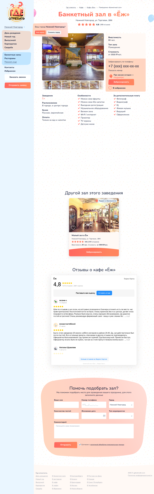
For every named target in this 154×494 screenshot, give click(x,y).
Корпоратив (11, 44)
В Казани (73, 479)
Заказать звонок (17, 77)
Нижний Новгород (14, 27)
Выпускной (10, 40)
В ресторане (57, 479)
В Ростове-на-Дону (94, 476)
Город (111, 400)
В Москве (73, 485)
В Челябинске (92, 485)
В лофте (55, 485)
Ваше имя (58, 400)
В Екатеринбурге (76, 476)
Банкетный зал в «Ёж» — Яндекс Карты (94, 363)
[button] (45, 56)
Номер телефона (89, 400)
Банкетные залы (13, 55)
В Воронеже (56, 488)
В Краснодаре (75, 482)
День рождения (12, 33)
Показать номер (115, 70)
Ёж (43, 98)
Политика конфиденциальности (140, 475)
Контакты (9, 67)
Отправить (65, 445)
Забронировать (121, 82)
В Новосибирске (76, 488)
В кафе (54, 482)
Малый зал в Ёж (80, 235)
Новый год (10, 36)
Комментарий (60, 422)
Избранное (10, 71)
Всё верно (40, 32)
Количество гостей (62, 411)
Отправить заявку (18, 85)
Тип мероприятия (117, 411)
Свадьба (9, 47)
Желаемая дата (88, 411)
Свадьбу (39, 488)
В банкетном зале (59, 476)
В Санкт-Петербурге (94, 482)
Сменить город (54, 32)
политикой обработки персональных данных (107, 444)
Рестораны (10, 58)
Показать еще (11, 62)
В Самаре (90, 479)
